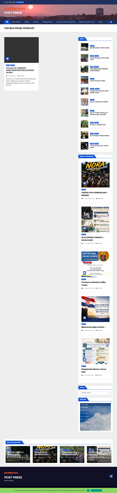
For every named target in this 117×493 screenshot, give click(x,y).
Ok (88, 490)
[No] (115, 490)
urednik (22, 76)
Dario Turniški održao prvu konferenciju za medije (99, 113)
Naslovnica (16, 22)
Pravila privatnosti (96, 490)
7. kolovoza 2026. (88, 243)
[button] (108, 22)
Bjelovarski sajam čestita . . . (94, 327)
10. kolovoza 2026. (69, 457)
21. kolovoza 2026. (89, 198)
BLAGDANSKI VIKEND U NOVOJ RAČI (97, 454)
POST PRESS (13, 12)
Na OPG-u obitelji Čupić (98, 125)
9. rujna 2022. (12, 76)
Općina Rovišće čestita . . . (98, 81)
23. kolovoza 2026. (15, 457)
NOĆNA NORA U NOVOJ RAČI (99, 48)
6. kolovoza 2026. (88, 288)
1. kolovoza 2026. (88, 375)
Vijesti (27, 22)
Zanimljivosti (47, 22)
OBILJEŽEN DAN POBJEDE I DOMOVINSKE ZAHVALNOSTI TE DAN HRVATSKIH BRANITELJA (99, 71)
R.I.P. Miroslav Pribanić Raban (99, 135)
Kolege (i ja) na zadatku (66, 22)
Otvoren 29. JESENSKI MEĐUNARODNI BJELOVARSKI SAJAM (20, 70)
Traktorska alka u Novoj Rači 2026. (70, 453)
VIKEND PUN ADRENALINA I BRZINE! (41, 454)
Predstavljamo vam (87, 22)
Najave (36, 22)
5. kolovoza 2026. (88, 330)
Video (100, 22)
